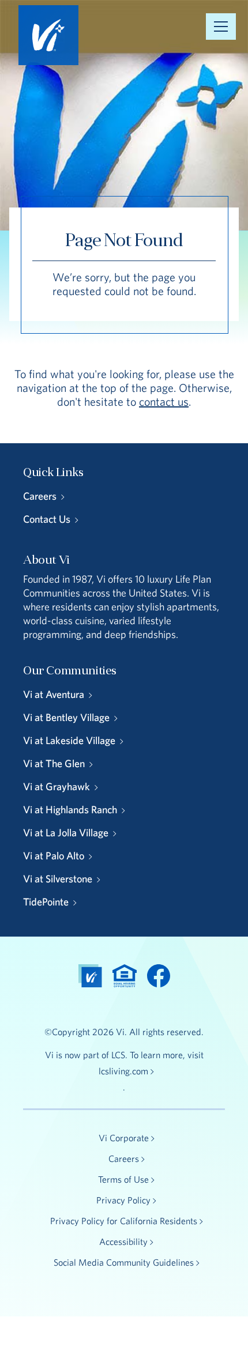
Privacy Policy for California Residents (123, 1221)
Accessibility (123, 1241)
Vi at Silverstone (57, 878)
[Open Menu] (221, 26)
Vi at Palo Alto (53, 855)
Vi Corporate (124, 1138)
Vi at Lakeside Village (69, 740)
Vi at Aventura (53, 694)
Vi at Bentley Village (66, 717)
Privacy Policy (123, 1200)
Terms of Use (123, 1179)
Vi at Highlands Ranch (70, 809)
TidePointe (46, 901)
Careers (40, 496)
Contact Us (46, 519)
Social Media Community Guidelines (124, 1262)
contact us (164, 401)
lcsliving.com (123, 1071)
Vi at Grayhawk (56, 786)
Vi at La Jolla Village (65, 832)
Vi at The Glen (54, 763)
